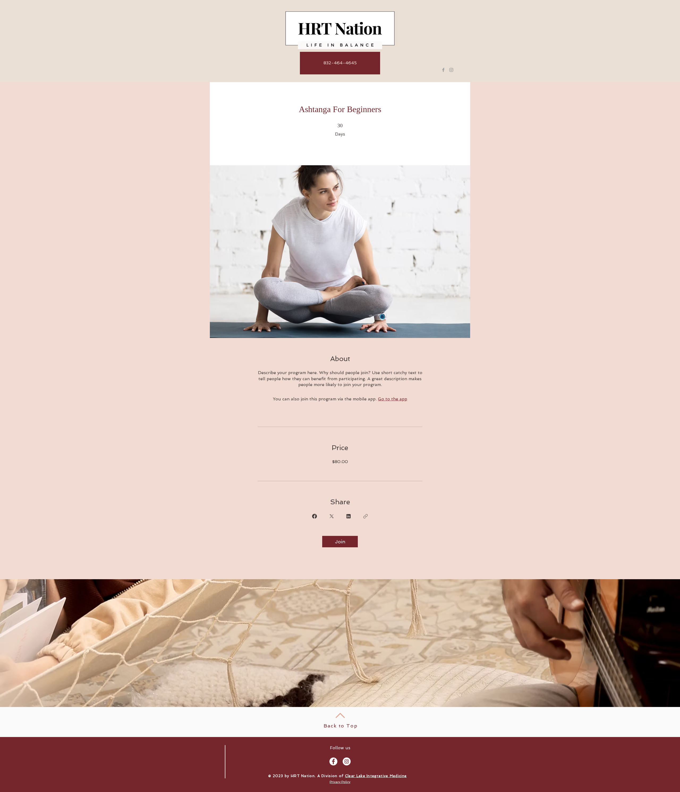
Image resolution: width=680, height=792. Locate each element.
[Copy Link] (365, 516)
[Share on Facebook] (314, 516)
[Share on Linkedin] (348, 516)
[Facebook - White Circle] (333, 761)
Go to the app (392, 398)
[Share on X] (331, 516)
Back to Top (341, 726)
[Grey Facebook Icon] (443, 70)
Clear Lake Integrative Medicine (376, 776)
